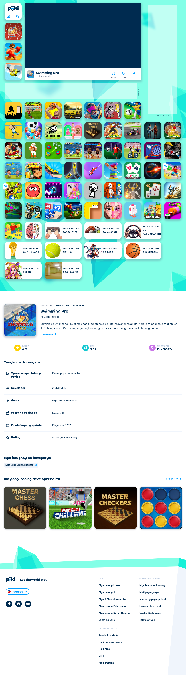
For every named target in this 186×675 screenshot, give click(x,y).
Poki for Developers (110, 642)
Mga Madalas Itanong (152, 585)
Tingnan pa (47, 334)
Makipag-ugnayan (150, 592)
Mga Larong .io (107, 592)
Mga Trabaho (106, 663)
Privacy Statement (150, 606)
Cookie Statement (150, 613)
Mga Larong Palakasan (70, 306)
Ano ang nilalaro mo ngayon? (17, 16)
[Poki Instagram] (18, 604)
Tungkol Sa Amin (108, 635)
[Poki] (13, 8)
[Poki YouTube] (28, 604)
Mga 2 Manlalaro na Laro (113, 599)
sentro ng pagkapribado (153, 599)
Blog (101, 656)
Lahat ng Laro (107, 620)
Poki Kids (104, 649)
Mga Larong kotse (109, 585)
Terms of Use (147, 620)
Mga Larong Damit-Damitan (115, 613)
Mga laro (46, 306)
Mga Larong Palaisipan (112, 606)
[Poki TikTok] (9, 604)
